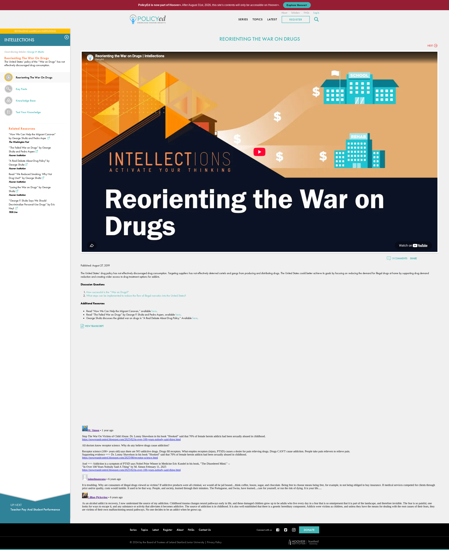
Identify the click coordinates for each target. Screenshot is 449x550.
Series (243, 19)
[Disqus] (259, 377)
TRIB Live (13, 212)
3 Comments (399, 258)
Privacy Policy (214, 542)
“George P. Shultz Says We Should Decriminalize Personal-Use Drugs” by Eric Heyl (32, 204)
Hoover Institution (17, 155)
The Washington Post (19, 141)
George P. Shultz (35, 51)
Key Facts (21, 89)
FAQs (306, 12)
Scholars (295, 12)
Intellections (19, 40)
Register (295, 19)
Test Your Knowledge (28, 112)
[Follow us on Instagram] (294, 530)
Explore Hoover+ (297, 5)
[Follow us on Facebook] (278, 530)
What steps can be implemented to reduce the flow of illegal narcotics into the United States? (136, 295)
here (154, 311)
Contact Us (205, 530)
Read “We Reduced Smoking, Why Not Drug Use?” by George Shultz (30, 176)
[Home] (148, 19)
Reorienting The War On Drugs (34, 77)
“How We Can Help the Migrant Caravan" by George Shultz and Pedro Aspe (32, 136)
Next (430, 45)
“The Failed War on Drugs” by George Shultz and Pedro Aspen (30, 149)
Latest (272, 19)
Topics (258, 19)
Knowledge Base (26, 100)
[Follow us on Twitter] (286, 530)
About (284, 12)
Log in (316, 12)
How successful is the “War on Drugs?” (107, 292)
